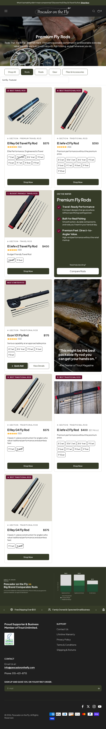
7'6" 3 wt (20, 157)
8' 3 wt (61, 159)
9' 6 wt (11, 162)
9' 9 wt (36, 162)
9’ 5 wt (11, 449)
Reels (40, 72)
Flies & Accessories (75, 72)
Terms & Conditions (66, 644)
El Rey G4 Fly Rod (18, 429)
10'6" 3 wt (71, 159)
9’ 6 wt (19, 449)
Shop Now (28, 182)
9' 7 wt (19, 162)
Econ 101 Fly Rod (18, 335)
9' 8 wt (28, 162)
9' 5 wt (40, 157)
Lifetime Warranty (66, 634)
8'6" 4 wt (31, 157)
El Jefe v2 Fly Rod (68, 143)
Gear (54, 72)
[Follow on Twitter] (88, 706)
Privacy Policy (64, 639)
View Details (38, 365)
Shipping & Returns (66, 649)
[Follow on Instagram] (94, 706)
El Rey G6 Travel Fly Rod (22, 143)
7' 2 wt (11, 157)
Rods (27, 72)
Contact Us (62, 629)
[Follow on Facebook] (82, 706)
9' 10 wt (61, 171)
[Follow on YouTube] (100, 706)
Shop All (12, 72)
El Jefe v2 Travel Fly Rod (22, 246)
